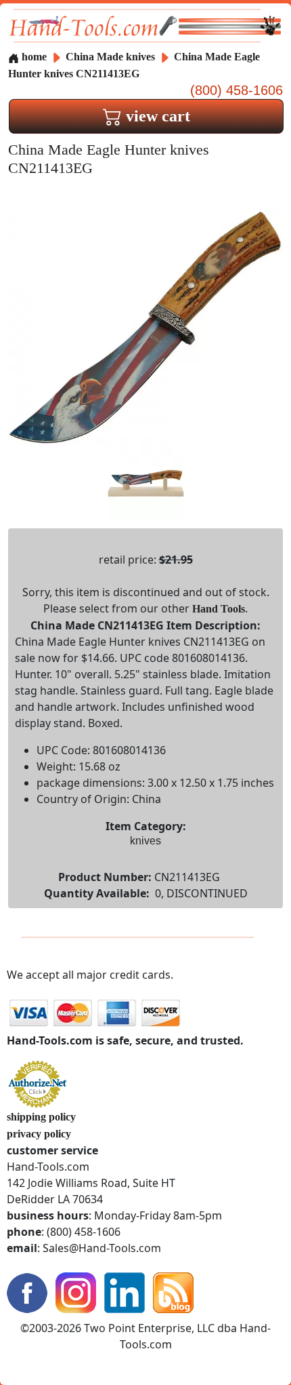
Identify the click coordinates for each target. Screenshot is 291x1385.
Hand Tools (218, 609)
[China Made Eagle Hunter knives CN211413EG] (145, 326)
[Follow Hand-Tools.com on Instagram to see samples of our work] (75, 1292)
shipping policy (41, 1117)
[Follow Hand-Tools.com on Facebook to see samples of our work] (27, 1292)
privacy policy (39, 1133)
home (33, 56)
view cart (156, 116)
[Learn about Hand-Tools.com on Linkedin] (124, 1292)
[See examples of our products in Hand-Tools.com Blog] (173, 1292)
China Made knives (110, 56)
